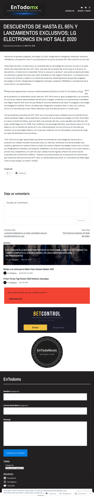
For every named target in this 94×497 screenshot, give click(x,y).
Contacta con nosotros (15, 453)
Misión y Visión (84, 11)
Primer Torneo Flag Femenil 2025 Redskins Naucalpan (26, 278)
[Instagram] (90, 8)
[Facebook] (86, 8)
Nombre (11, 391)
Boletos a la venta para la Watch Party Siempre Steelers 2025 (28, 269)
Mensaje (7, 419)
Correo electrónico (15, 405)
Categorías (9, 465)
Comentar (81, 220)
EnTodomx (15, 259)
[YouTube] (82, 8)
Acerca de (69, 11)
